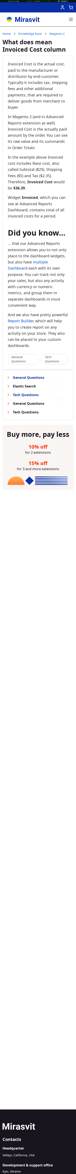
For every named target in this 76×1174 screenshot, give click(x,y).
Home (7, 34)
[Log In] (62, 7)
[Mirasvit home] (38, 1126)
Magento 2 (57, 34)
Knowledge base (30, 34)
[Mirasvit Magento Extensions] (23, 19)
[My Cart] (70, 7)
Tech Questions (52, 359)
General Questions (18, 359)
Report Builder (20, 320)
